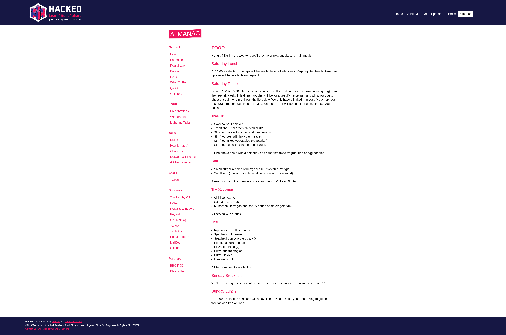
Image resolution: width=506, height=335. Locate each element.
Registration (178, 65)
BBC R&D (177, 265)
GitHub (175, 248)
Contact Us (30, 329)
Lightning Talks (180, 122)
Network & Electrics (183, 157)
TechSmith (177, 231)
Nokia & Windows (182, 208)
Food (173, 77)
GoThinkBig (178, 220)
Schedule (176, 60)
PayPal (175, 214)
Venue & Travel (417, 14)
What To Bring (179, 82)
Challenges (178, 151)
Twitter (174, 180)
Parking (175, 71)
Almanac (465, 14)
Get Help (176, 93)
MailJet (175, 242)
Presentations (179, 111)
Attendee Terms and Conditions (53, 329)
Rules (174, 140)
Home (399, 14)
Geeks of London (73, 321)
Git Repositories (181, 162)
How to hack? (179, 145)
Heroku (175, 203)
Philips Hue (178, 271)
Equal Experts (179, 237)
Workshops (178, 117)
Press (452, 14)
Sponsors (437, 14)
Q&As (174, 88)
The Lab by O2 (180, 197)
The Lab (56, 321)
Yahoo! (174, 225)
